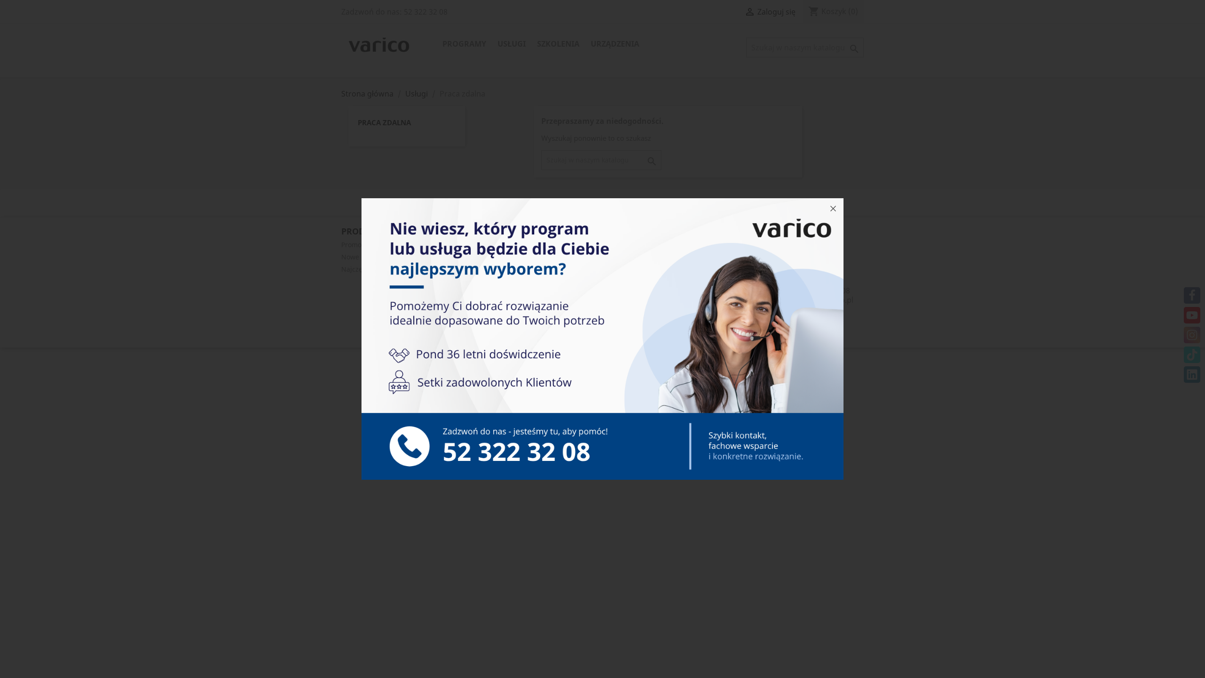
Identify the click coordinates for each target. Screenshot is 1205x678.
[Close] (833, 208)
